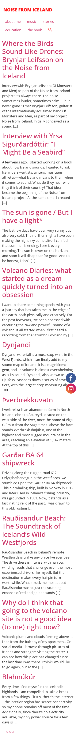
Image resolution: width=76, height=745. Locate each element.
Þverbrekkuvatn (27, 399)
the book (35, 30)
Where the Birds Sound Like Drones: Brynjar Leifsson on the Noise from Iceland (33, 59)
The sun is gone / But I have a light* (37, 216)
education (13, 30)
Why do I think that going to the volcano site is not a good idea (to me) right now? (36, 614)
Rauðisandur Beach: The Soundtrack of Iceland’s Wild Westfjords (34, 530)
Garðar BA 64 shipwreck (23, 458)
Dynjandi (16, 344)
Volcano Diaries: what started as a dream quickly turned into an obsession (37, 282)
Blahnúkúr (19, 676)
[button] (50, 30)
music (32, 21)
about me (13, 21)
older (8, 731)
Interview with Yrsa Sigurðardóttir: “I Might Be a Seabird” (33, 143)
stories (48, 21)
